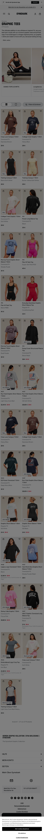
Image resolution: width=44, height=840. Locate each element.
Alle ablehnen (22, 833)
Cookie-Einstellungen (22, 837)
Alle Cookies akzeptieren (22, 829)
